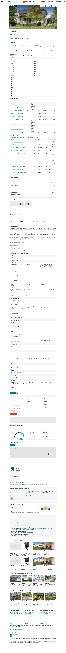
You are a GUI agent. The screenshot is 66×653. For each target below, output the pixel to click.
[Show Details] (54, 59)
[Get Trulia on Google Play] (22, 635)
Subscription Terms (42, 638)
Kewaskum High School (15, 529)
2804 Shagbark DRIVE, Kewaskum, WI (17, 122)
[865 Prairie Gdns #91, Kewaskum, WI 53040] (38, 578)
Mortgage (34, 1)
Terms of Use (37, 638)
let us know (40, 642)
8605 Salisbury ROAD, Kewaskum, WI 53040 (18, 172)
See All (12, 498)
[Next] (55, 548)
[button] (24, 2)
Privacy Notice (48, 638)
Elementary (17, 460)
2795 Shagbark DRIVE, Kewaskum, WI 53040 (18, 163)
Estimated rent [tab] (21, 179)
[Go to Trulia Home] (3, 1)
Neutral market (19, 438)
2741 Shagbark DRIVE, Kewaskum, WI (17, 119)
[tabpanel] (33, 189)
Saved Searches (51, 1)
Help (45, 638)
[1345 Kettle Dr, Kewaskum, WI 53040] (15, 546)
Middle (22, 460)
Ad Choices (52, 638)
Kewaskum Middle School (27, 529)
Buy (27, 1)
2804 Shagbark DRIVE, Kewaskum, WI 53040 (18, 166)
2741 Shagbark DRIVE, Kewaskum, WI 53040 (18, 156)
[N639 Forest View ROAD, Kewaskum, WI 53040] (27, 578)
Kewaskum (12, 525)
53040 (23, 237)
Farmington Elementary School (39, 528)
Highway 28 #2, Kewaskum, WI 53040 (17, 142)
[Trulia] (11, 635)
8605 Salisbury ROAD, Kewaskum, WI (17, 110)
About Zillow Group (16, 638)
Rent (30, 1)
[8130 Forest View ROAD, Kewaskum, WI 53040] (15, 596)
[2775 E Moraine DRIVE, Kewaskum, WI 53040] (27, 596)
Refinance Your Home (14, 36)
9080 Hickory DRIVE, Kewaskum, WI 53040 (18, 159)
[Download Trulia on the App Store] (15, 635)
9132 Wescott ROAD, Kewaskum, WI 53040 (18, 169)
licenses (14, 628)
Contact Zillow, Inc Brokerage (14, 632)
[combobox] (15, 2)
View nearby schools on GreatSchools (17, 482)
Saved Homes (43, 1)
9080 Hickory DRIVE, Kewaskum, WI (17, 113)
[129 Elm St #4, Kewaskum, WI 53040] (49, 546)
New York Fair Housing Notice (13, 630)
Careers (26, 638)
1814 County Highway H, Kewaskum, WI (18, 132)
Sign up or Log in (59, 1)
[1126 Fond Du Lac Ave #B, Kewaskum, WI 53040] (26, 546)
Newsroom (29, 638)
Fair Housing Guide (22, 638)
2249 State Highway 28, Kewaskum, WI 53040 (19, 153)
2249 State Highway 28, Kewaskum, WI (17, 107)
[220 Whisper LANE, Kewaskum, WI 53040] (50, 578)
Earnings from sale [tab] (14, 179)
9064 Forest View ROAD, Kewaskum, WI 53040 (19, 150)
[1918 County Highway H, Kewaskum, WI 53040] (38, 596)
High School (27, 460)
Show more (13, 414)
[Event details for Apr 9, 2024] (54, 398)
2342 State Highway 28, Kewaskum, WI (17, 116)
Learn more (46, 484)
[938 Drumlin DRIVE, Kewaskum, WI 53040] (15, 578)
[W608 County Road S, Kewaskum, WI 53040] (50, 596)
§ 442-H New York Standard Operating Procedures (16, 629)
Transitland (21, 625)
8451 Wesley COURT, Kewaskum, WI (17, 129)
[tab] (13, 393)
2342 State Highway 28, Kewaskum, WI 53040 (19, 147)
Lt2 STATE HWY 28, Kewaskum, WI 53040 (18, 144)
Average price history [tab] (19, 428)
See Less (13, 387)
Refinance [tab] (28, 179)
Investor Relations (33, 638)
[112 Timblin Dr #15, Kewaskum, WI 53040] (38, 546)
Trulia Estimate (14, 55)
